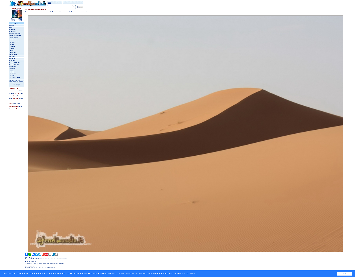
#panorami (19, 96)
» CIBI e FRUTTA (13, 37)
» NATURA (12, 60)
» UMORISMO (13, 74)
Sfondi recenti (57, 2)
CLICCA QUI (16, 85)
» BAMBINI (12, 29)
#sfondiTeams (16, 108)
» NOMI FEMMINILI (14, 62)
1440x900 (20, 19)
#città (10, 101)
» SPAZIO (11, 70)
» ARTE (11, 27)
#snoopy (20, 106)
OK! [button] (344, 273)
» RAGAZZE (12, 66)
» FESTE (11, 45)
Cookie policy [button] (192, 273)
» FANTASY (12, 43)
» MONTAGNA (13, 54)
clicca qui (53, 267)
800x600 (12, 18)
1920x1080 (20, 20)
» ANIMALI (12, 25)
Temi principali (78, 2)
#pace (20, 90)
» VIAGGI (11, 76)
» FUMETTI (12, 46)
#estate (11, 96)
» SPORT (11, 72)
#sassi (21, 93)
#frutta (15, 96)
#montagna (15, 98)
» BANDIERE (12, 31)
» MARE (11, 50)
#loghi (10, 98)
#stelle (18, 103)
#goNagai (21, 98)
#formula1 (15, 101)
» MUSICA (12, 58)
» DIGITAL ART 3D (14, 41)
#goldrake (11, 93)
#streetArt (17, 93)
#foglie (10, 103)
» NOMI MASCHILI (14, 64)
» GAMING (12, 48)
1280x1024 (13, 19)
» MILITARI (12, 52)
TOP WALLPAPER (67, 2)
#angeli (14, 103)
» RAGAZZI (12, 68)
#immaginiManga (13, 106)
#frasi (10, 108)
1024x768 (20, 18)
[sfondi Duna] (185, 251)
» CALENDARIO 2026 (14, 33)
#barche (20, 101)
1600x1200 (13, 20)
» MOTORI (12, 56)
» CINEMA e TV (13, 39)
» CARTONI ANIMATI (15, 35)
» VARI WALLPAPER (14, 78)
